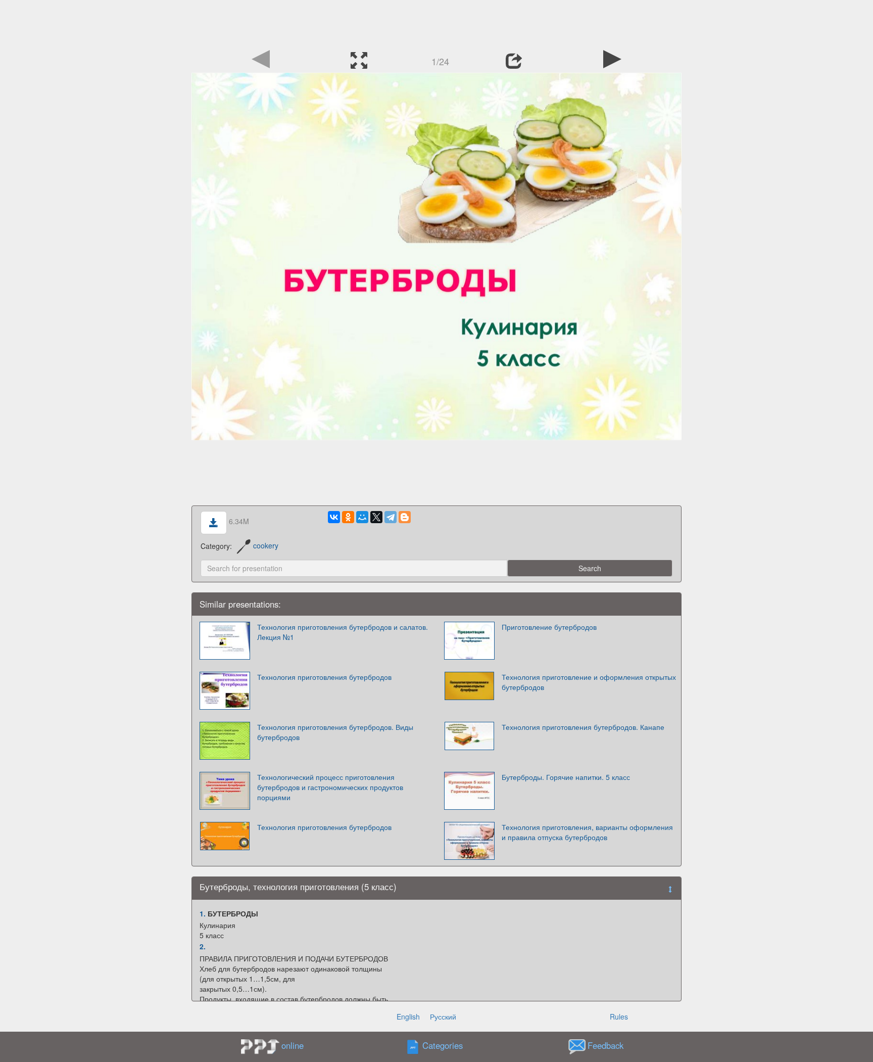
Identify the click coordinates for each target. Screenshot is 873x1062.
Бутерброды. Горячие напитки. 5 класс (566, 777)
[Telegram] (390, 517)
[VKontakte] (334, 517)
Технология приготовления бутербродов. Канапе (583, 727)
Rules (619, 1016)
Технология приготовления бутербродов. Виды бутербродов (335, 732)
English (408, 1016)
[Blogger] (405, 517)
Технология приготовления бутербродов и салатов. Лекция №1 (342, 632)
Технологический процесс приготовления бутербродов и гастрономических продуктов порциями (330, 787)
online (292, 1045)
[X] (376, 517)
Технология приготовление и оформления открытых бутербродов (589, 682)
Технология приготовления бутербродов (324, 677)
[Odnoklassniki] (348, 517)
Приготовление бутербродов (549, 627)
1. (203, 913)
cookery (265, 545)
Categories (442, 1045)
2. (203, 946)
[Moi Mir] (362, 517)
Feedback (605, 1045)
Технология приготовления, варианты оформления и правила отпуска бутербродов (587, 832)
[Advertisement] (436, 22)
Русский (443, 1016)
